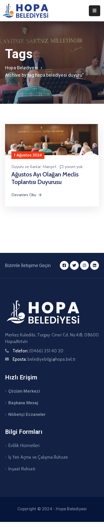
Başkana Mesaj (23, 402)
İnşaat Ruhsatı (21, 468)
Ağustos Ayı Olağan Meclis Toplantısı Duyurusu (45, 178)
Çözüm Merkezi (24, 391)
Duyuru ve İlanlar (26, 167)
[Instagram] (84, 265)
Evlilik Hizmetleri (24, 445)
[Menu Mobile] (94, 10)
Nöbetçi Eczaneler (27, 414)
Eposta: (44, 359)
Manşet (49, 167)
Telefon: (38, 350)
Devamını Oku (23, 194)
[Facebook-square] (64, 265)
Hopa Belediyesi (21, 67)
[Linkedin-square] (94, 265)
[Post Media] (52, 139)
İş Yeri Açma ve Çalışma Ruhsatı (38, 457)
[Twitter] (74, 265)
